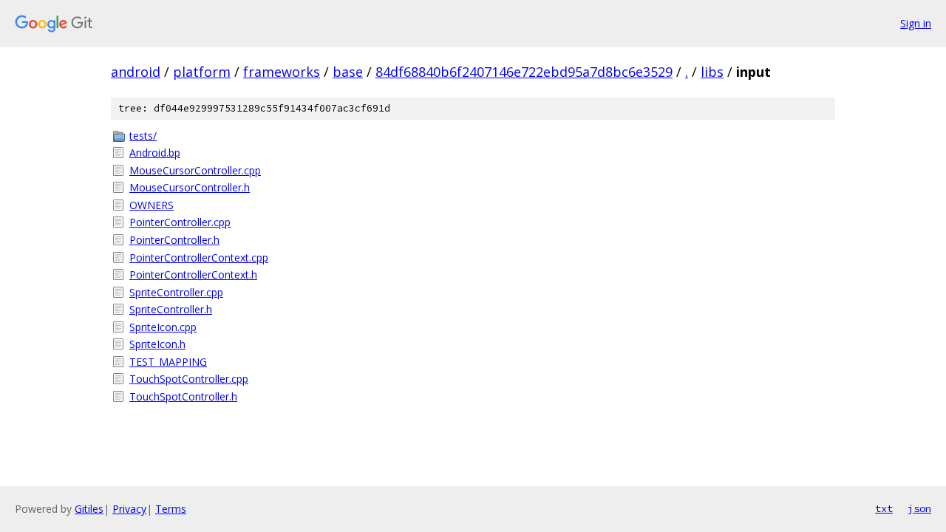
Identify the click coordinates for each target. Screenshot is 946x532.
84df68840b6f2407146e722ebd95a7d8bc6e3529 (524, 72)
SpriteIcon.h (157, 344)
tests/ (143, 136)
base (348, 72)
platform (202, 72)
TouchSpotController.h (183, 396)
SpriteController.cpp (176, 292)
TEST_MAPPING (168, 362)
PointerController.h (174, 240)
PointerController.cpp (180, 222)
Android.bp (154, 153)
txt (884, 508)
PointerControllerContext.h (193, 274)
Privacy (129, 509)
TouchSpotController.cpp (188, 379)
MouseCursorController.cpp (195, 170)
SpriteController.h (170, 309)
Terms (170, 509)
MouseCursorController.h (189, 187)
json (919, 508)
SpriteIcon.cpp (163, 327)
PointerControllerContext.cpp (198, 257)
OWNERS (151, 205)
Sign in (915, 23)
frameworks (281, 72)
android (135, 72)
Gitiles (89, 509)
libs (712, 72)
